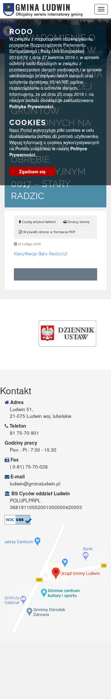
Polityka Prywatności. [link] (32, 106)
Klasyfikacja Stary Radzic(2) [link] (41, 253)
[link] (77, 222)
